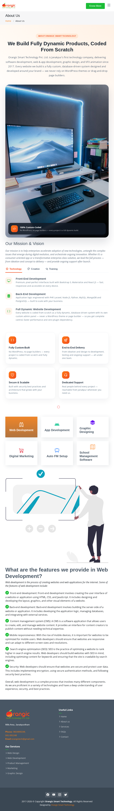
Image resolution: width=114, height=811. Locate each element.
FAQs (63, 732)
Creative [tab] (35, 269)
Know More (95, 6)
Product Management (18, 763)
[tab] (21, 427)
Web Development (16, 758)
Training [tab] (53, 269)
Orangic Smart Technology (62, 805)
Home (8, 21)
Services (65, 727)
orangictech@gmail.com (19, 739)
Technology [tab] (16, 269)
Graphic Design (15, 773)
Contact (64, 737)
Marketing (12, 768)
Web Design (13, 753)
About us (65, 722)
